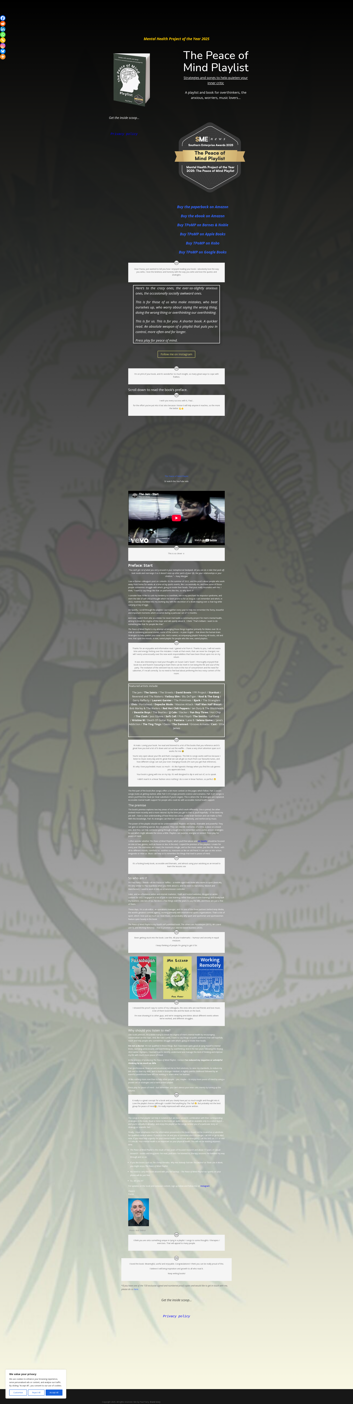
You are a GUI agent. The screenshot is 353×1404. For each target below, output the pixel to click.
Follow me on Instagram (176, 354)
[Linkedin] (3, 29)
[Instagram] (3, 45)
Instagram (205, 1186)
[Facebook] (3, 18)
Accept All (54, 1392)
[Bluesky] (3, 51)
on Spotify (202, 841)
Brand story (155, 1402)
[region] (36, 1384)
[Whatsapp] (3, 34)
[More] (3, 56)
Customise (18, 1392)
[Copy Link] (3, 40)
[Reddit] (3, 23)
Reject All (36, 1392)
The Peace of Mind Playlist (176, 476)
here (136, 1289)
